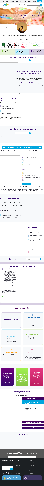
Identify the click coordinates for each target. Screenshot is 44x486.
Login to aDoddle (18, 466)
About (17, 1)
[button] (22, 27)
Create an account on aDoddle (20, 468)
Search (7, 1)
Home (4, 1)
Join (11, 469)
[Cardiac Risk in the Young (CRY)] (12, 45)
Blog (25, 1)
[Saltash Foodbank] (31, 45)
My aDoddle (29, 1)
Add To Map (39, 1)
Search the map (18, 465)
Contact (34, 1)
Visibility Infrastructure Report (34, 466)
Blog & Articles (32, 465)
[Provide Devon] (25, 45)
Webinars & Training (33, 462)
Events (21, 1)
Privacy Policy (31, 473)
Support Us (12, 1)
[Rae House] (38, 45)
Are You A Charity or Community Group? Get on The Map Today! (22, 148)
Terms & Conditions (19, 473)
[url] (6, 441)
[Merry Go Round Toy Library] (6, 45)
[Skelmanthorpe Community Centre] (18, 45)
